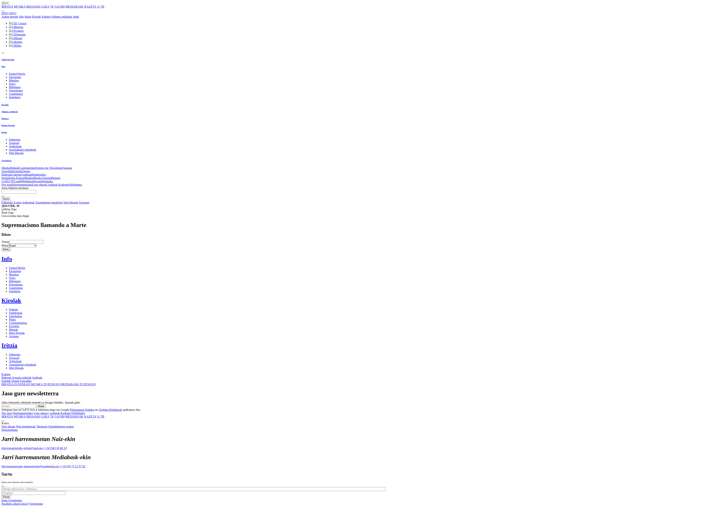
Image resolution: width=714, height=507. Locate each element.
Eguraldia (7, 171)
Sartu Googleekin (11, 500)
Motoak (13, 329)
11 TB (100, 6)
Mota (4, 245)
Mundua (14, 80)
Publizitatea (75, 184)
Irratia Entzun (16, 178)
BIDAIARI (33, 6)
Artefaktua (6, 160)
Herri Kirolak (17, 333)
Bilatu (6, 249)
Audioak (26, 174)
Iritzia (28, 16)
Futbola (13, 309)
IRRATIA (7, 6)
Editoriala (14, 139)
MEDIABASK (74, 6)
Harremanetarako (22, 184)
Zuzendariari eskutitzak (22, 149)
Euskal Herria (17, 73)
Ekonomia (15, 77)
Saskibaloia (15, 312)
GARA (45, 6)
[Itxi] (2, 486)
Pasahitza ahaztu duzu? (15, 503)
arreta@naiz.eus (33, 448)
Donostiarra (16, 90)
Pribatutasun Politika (82, 409)
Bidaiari (55, 178)
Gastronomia (26, 167)
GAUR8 (59, 6)
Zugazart (14, 143)
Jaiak (76, 16)
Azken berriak (9, 16)
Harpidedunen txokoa (61, 426)
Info (21, 16)
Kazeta (38, 181)
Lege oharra (39, 184)
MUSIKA (20, 6)
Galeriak (16, 174)
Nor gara (6, 184)
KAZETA (90, 6)
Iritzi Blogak (16, 153)
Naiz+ (12, 83)
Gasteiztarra (16, 93)
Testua (5, 241)
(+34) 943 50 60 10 (55, 448)
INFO (5, 13)
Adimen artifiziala (61, 16)
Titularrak (42, 426)
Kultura (46, 16)
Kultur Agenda (8, 125)
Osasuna (67, 167)
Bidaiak (14, 167)
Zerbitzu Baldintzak (110, 409)
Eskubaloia (15, 316)
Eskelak (17, 171)
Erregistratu (36, 503)
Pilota (12, 319)
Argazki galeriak (21, 377)
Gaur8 (17, 181)
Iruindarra (14, 97)
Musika (5, 167)
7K (52, 6)
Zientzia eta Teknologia (48, 167)
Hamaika (47, 181)
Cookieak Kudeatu (57, 184)
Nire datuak (8, 426)
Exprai (17, 202)
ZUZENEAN (16, 384)
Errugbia (14, 326)
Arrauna (14, 336)
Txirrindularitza (18, 322)
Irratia (4, 178)
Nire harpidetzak (26, 426)
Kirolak (36, 16)
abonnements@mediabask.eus (41, 466)
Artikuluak (15, 146)
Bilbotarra (15, 87)
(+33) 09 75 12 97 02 (72, 466)
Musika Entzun (42, 178)
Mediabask (27, 181)
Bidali (41, 406)
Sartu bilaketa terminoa (14, 188)
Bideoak (6, 174)
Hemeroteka (39, 174)
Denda (26, 171)
